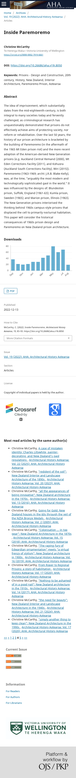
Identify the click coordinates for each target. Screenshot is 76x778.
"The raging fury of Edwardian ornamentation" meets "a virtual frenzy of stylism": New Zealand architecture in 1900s (41, 551)
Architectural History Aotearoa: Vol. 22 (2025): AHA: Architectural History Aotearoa (40, 464)
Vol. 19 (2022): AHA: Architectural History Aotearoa (33, 16)
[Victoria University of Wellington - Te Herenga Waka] (38, 738)
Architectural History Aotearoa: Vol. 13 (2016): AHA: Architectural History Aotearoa (41, 502)
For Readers (13, 691)
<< (5, 637)
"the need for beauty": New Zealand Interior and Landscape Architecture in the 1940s (40, 604)
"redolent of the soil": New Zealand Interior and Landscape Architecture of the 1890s (39, 475)
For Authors (13, 697)
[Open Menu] (4, 4)
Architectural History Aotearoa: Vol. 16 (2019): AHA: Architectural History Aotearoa (42, 559)
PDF (12, 291)
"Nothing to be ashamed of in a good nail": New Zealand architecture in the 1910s (41, 584)
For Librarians (14, 703)
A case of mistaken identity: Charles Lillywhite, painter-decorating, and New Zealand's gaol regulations (37, 454)
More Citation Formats (20, 338)
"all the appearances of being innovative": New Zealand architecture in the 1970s (41, 495)
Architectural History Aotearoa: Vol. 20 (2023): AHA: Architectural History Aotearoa (38, 483)
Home (7, 13)
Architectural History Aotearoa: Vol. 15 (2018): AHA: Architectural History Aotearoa (40, 539)
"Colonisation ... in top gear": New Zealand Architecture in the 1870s (42, 532)
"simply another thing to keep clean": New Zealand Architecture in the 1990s (41, 623)
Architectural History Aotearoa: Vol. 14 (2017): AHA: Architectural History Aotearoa (41, 592)
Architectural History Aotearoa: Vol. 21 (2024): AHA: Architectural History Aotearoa (38, 611)
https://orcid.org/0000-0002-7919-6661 (23, 54)
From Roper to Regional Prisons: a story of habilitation (40, 567)
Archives (21, 13)
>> (25, 637)
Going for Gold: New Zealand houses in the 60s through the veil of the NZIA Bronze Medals (41, 514)
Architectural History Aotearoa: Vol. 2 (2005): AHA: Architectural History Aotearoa (37, 522)
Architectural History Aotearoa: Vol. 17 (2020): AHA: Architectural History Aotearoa (41, 572)
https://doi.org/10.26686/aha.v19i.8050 (36, 65)
